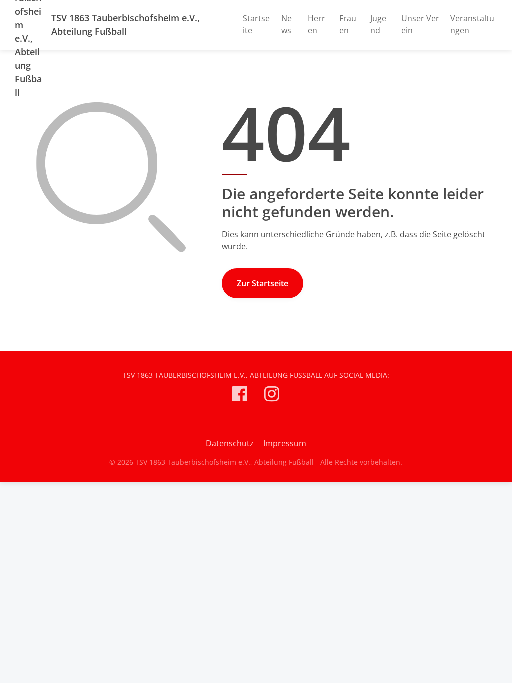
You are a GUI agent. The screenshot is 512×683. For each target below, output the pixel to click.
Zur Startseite (262, 283)
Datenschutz (230, 443)
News (287, 24)
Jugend (378, 24)
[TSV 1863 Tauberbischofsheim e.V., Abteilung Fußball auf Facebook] (240, 396)
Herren (317, 24)
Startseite (256, 24)
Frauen (348, 24)
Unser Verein (421, 24)
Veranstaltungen (472, 24)
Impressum (285, 443)
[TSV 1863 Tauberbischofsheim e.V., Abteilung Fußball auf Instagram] (272, 396)
